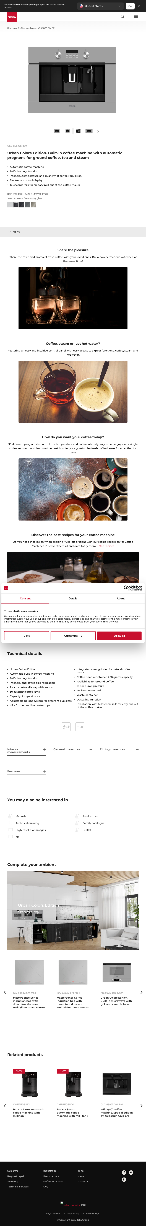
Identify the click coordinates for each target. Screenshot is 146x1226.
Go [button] (130, 6)
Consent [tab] (25, 598)
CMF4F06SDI (65, 1104)
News (81, 1176)
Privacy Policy (71, 1213)
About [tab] (121, 598)
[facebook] (124, 1172)
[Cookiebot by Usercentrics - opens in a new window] (126, 588)
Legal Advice (53, 1213)
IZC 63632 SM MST (24, 992)
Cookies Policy (91, 1213)
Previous (4, 992)
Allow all (119, 635)
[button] (100, 6)
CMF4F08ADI (21, 1104)
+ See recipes (105, 546)
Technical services (18, 1186)
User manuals (51, 1176)
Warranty (12, 1181)
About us (83, 1181)
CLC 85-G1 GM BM (112, 1104)
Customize (71, 635)
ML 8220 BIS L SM (112, 992)
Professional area (53, 1181)
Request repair (16, 1176)
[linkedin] (124, 1180)
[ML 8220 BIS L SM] (117, 972)
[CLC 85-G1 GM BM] (117, 1084)
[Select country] (129, 16)
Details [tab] (73, 598)
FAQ (45, 1186)
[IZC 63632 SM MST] (29, 972)
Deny (27, 635)
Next (97, 131)
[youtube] (131, 1172)
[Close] (139, 6)
